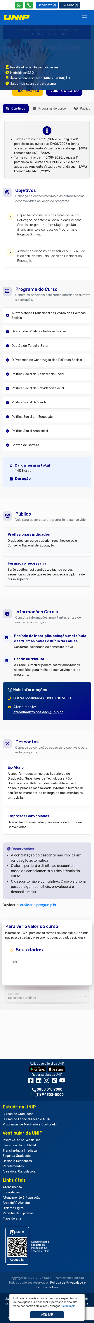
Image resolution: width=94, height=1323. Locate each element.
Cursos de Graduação (18, 1114)
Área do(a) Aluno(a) (16, 1203)
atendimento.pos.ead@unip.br (38, 712)
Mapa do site (12, 1218)
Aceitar (47, 1314)
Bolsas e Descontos (17, 1161)
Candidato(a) (47, 5)
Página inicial (23, 29)
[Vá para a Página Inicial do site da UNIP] (16, 17)
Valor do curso (64, 90)
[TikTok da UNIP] (55, 1082)
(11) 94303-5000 (49, 1095)
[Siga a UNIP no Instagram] (47, 1082)
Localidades (11, 1192)
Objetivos (17, 108)
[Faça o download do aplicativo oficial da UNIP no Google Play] (38, 1069)
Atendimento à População (21, 1197)
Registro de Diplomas (18, 1213)
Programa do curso (51, 108)
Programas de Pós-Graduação (52, 29)
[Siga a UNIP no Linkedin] (40, 1082)
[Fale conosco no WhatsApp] (19, 5)
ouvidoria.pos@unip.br (38, 905)
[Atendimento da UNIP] (29, 5)
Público (84, 108)
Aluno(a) (72, 5)
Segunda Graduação (17, 1156)
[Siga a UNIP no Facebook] (32, 1082)
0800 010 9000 (49, 1089)
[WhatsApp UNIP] (19, 5)
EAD (76, 29)
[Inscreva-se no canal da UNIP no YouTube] (62, 1082)
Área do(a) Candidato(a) (19, 1171)
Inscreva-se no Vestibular (21, 1140)
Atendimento (12, 1187)
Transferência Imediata (20, 1150)
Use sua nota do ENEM (19, 1145)
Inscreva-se (27, 90)
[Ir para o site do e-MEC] (28, 1245)
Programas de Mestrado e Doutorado (30, 1124)
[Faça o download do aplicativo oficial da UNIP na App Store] (56, 1069)
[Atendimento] (29, 5)
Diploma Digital (13, 1208)
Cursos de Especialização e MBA (26, 1119)
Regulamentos (13, 1166)
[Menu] (85, 17)
